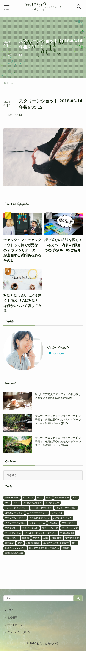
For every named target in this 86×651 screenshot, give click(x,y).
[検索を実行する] (78, 598)
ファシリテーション (15, 523)
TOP (10, 610)
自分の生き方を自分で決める (44, 548)
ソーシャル (57, 512)
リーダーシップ (70, 528)
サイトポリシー (16, 624)
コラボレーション (14, 512)
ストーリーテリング (37, 512)
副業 (45, 538)
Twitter (16, 502)
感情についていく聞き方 (56, 543)
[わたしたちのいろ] (43, 7)
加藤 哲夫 (56, 538)
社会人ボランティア (15, 548)
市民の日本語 (33, 543)
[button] (79, 7)
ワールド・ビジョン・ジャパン (41, 533)
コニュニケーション (41, 507)
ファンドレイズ (37, 523)
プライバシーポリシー (20, 632)
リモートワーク (50, 528)
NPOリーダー (62, 497)
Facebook (28, 497)
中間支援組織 (67, 533)
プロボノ (53, 523)
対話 (20, 543)
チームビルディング (39, 517)
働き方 (25, 538)
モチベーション (30, 528)
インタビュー (52, 502)
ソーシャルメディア (15, 517)
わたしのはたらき (32, 502)
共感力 (36, 538)
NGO (39, 497)
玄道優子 (12, 617)
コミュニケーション (66, 507)
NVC (75, 497)
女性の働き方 (72, 538)
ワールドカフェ (13, 533)
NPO (48, 497)
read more (59, 353)
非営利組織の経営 (14, 553)
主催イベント (12, 538)
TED (7, 502)
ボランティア (68, 523)
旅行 (74, 543)
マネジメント (12, 528)
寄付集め (9, 543)
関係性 (66, 548)
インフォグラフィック (16, 507)
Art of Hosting (12, 497)
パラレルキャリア (62, 517)
